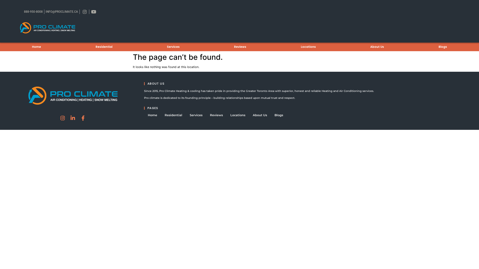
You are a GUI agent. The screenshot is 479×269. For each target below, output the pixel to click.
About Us (377, 47)
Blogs (443, 47)
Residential (104, 47)
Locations (308, 47)
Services (173, 47)
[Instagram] (62, 117)
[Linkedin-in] (72, 117)
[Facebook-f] (83, 117)
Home (36, 47)
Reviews (240, 47)
